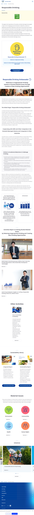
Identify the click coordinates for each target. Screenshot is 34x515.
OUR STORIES (4, 486)
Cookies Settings (8, 513)
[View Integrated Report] (9, 360)
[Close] (33, 511)
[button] (16, 473)
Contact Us (3, 502)
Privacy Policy (3, 508)
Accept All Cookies (14, 513)
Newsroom (3, 499)
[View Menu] (32, 1)
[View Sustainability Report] (25, 360)
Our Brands (3, 491)
